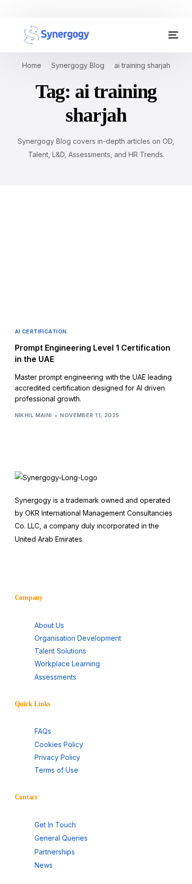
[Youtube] (53, 568)
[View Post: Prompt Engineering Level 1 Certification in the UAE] (96, 266)
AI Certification (41, 331)
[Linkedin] (27, 568)
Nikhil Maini (33, 415)
